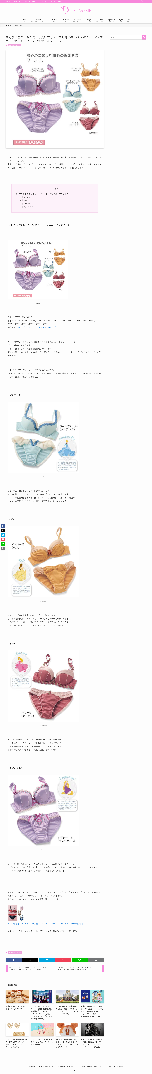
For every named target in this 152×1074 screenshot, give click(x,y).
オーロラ (26, 203)
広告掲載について (73, 1066)
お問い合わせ (60, 1066)
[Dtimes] (76, 10)
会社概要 (32, 1066)
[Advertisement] (128, 58)
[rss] (141, 1)
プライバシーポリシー (45, 1066)
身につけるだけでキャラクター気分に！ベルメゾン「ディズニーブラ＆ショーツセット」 (46, 924)
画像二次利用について (89, 1066)
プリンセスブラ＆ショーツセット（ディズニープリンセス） (44, 194)
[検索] (144, 1)
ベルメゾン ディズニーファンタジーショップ (36, 327)
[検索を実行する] (144, 37)
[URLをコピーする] (96, 960)
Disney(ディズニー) (14, 45)
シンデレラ (27, 197)
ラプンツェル (28, 207)
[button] (14, 960)
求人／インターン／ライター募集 (111, 1066)
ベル (25, 200)
